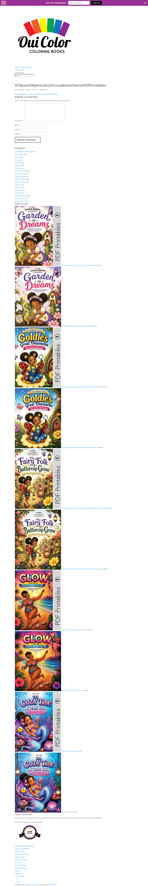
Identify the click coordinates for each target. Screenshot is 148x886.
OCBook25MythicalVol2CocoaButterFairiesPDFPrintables (36, 94)
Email (17, 129)
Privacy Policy (20, 851)
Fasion (17, 160)
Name (18, 125)
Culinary (18, 168)
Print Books (19, 154)
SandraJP (20, 89)
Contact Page (20, 857)
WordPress (53, 884)
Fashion (18, 185)
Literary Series (20, 182)
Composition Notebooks (24, 151)
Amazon (18, 862)
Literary (18, 157)
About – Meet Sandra (23, 67)
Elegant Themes (31, 884)
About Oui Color (21, 860)
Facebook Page (20, 865)
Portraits (18, 163)
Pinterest (18, 873)
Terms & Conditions (22, 849)
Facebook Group (21, 868)
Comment (19, 121)
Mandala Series (21, 171)
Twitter (17, 871)
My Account (19, 70)
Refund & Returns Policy (24, 846)
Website (18, 134)
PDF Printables (20, 179)
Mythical (18, 165)
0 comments (42, 89)
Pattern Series (20, 176)
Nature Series (20, 174)
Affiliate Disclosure (22, 854)
